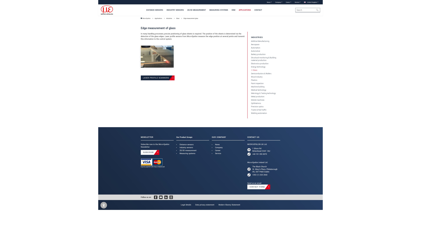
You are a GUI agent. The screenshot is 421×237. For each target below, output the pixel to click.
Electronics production (259, 63)
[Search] (318, 10)
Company (219, 147)
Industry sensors (186, 147)
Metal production (257, 96)
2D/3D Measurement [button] (196, 10)
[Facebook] (155, 197)
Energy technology (258, 67)
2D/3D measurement (188, 150)
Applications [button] (245, 10)
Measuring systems (187, 153)
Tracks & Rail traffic (258, 110)
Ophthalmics (256, 103)
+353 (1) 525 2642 (259, 175)
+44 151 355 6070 (259, 154)
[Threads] (171, 197)
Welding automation (259, 113)
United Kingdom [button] (312, 2)
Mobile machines (257, 100)
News (217, 144)
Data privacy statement (204, 205)
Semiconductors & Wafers (261, 73)
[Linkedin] (166, 197)
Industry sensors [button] (175, 10)
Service (218, 153)
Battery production (258, 54)
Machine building (257, 86)
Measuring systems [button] (218, 10)
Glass (255, 70)
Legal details (186, 205)
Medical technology (258, 90)
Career (217, 150)
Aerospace (255, 44)
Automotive (255, 51)
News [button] (268, 2)
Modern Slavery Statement (229, 205)
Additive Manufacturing (260, 41)
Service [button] (297, 2)
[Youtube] (161, 197)
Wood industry (256, 77)
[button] (103, 205)
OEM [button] (233, 10)
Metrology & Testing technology (263, 93)
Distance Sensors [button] (154, 10)
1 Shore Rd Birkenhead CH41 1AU (261, 149)
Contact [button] (258, 10)
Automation (255, 48)
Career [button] (288, 2)
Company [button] (278, 2)
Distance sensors (187, 144)
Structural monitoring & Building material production (263, 59)
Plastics (254, 80)
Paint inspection (257, 83)
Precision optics (257, 106)
